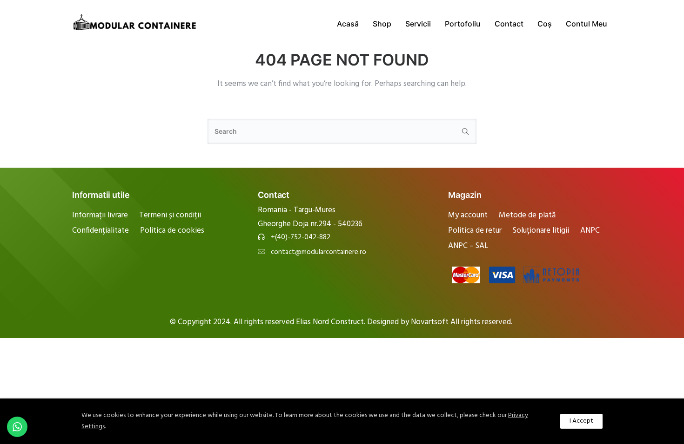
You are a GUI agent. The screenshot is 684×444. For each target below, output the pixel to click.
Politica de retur (475, 230)
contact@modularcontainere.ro (318, 252)
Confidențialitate (100, 230)
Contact (509, 23)
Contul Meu (586, 23)
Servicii (418, 23)
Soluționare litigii (541, 230)
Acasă (348, 23)
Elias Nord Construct (330, 322)
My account (468, 215)
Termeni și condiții (170, 215)
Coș (544, 23)
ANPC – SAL (468, 246)
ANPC (590, 230)
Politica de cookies (172, 230)
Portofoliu (463, 23)
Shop (382, 23)
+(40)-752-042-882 (300, 237)
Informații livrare (100, 215)
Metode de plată (527, 215)
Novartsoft (430, 322)
